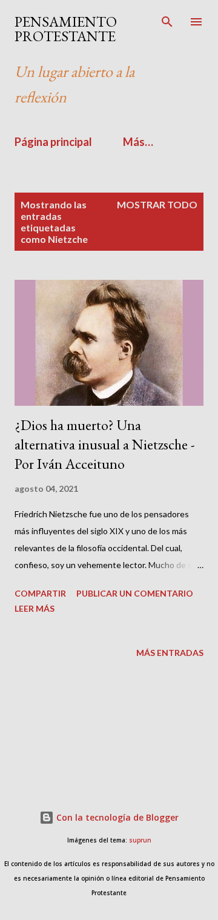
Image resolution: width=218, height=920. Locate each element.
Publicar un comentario (134, 593)
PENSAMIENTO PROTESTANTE (66, 28)
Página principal (53, 141)
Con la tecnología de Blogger (116, 817)
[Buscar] (167, 22)
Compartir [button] (40, 593)
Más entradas (169, 652)
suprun (140, 840)
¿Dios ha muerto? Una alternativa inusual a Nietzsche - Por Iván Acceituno (105, 444)
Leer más (34, 608)
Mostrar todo (157, 204)
